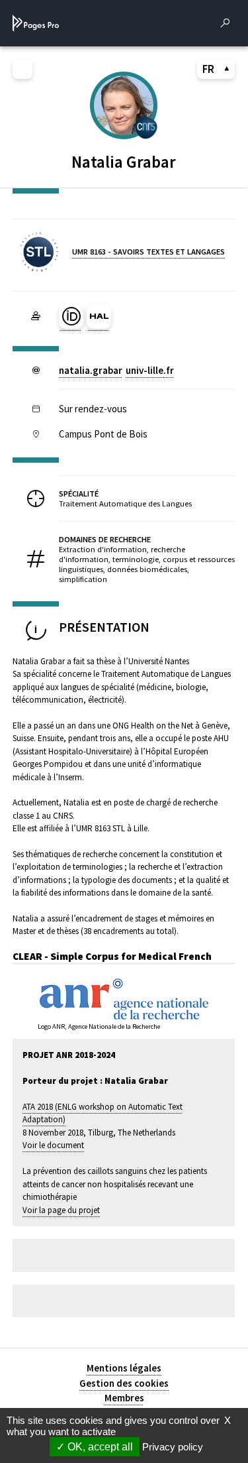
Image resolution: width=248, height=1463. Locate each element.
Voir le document (53, 1145)
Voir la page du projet (61, 1210)
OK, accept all (99, 1446)
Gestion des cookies (124, 1383)
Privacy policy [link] (172, 1446)
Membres (124, 1397)
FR (208, 69)
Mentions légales (124, 1368)
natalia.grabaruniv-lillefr (116, 370)
